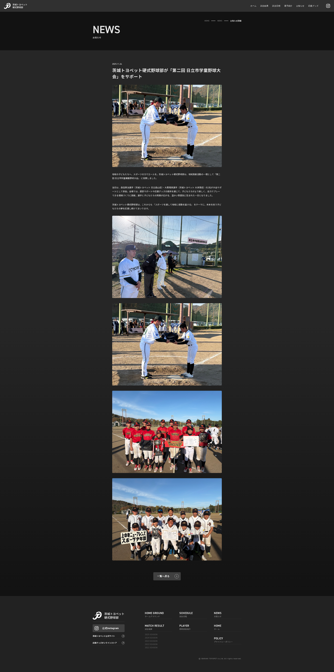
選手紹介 (288, 6)
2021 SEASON (151, 647)
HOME (206, 21)
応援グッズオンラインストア (105, 642)
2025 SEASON (151, 634)
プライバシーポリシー (223, 640)
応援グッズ (313, 6)
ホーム (253, 6)
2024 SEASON (151, 637)
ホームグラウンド (154, 615)
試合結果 (264, 6)
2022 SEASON (151, 644)
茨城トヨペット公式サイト (104, 636)
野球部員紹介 (185, 627)
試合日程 (276, 6)
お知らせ (300, 6)
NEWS (219, 21)
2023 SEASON (151, 641)
